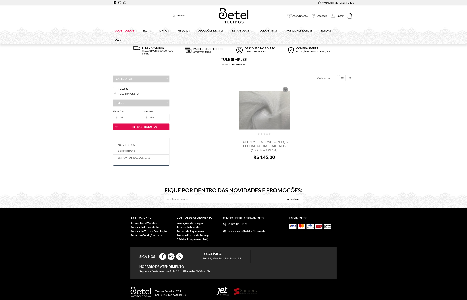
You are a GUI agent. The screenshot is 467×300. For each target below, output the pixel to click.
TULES (117, 39)
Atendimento (300, 15)
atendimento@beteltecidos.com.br (247, 231)
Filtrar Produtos (144, 126)
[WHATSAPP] (179, 256)
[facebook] (115, 2)
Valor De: (118, 111)
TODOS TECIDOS (123, 30)
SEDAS (147, 30)
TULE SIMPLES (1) (128, 93)
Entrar (340, 15)
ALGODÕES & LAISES (211, 30)
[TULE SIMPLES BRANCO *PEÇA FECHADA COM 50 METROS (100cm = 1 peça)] (264, 110)
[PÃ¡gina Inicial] (233, 15)
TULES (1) (123, 88)
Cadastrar (292, 199)
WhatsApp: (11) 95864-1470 (338, 2)
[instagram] (120, 2)
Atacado (322, 15)
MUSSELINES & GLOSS (299, 30)
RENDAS (326, 30)
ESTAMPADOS (241, 30)
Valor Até (148, 111)
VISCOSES (183, 30)
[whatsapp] (125, 2)
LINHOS (164, 30)
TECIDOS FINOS (268, 30)
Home (225, 65)
